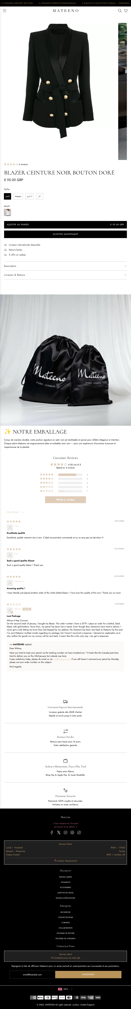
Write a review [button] (65, 500)
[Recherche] (120, 11)
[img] (14, 521)
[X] (59, 832)
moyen (18, 196)
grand (29, 196)
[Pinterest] (72, 832)
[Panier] (126, 11)
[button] (11, 164)
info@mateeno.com (62, 659)
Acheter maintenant (65, 234)
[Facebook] (52, 832)
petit (8, 196)
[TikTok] (79, 832)
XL (40, 196)
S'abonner (88, 974)
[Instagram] (65, 832)
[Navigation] (4, 11)
